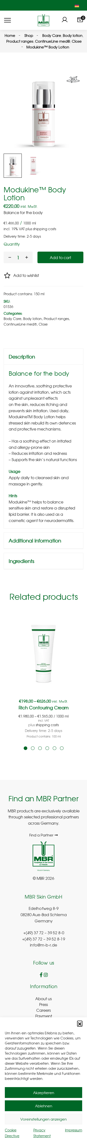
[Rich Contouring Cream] (43, 653)
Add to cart (60, 257)
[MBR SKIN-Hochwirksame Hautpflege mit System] (43, 20)
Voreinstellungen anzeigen (43, 1119)
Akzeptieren (43, 1092)
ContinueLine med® (20, 324)
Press (43, 1004)
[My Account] (64, 20)
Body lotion (32, 318)
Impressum (73, 1130)
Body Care (12, 318)
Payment (43, 1016)
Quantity (12, 244)
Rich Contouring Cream (44, 707)
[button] (79, 1023)
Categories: (13, 313)
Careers (43, 1010)
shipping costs (44, 228)
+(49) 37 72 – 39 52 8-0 (43, 933)
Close (43, 324)
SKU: (7, 301)
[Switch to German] (76, 5)
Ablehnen (43, 1106)
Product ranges (56, 318)
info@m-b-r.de (43, 945)
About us (43, 998)
